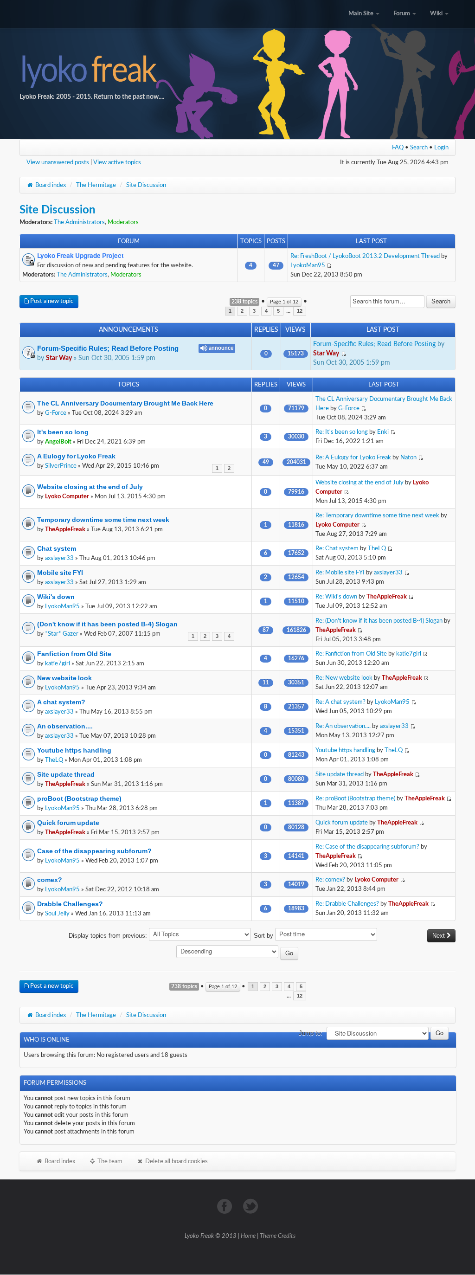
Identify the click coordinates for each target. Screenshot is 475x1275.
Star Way (59, 358)
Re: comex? (330, 879)
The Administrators (79, 222)
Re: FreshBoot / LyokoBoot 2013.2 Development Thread (365, 256)
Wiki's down (56, 596)
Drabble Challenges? (70, 904)
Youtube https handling (74, 750)
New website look (64, 678)
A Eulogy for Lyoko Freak (76, 456)
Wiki (437, 14)
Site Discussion (146, 185)
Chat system (56, 548)
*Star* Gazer (61, 634)
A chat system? (61, 702)
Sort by (264, 935)
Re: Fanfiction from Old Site (351, 654)
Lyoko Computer (67, 496)
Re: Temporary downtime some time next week (377, 515)
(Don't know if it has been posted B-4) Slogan (107, 624)
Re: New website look (343, 678)
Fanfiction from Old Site (74, 653)
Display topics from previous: (109, 935)
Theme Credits (277, 1236)
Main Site (361, 14)
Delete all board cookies (176, 1161)
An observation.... (65, 726)
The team (109, 1161)
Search (419, 147)
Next (439, 935)
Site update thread (66, 774)
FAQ (398, 147)
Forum (402, 14)
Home (248, 1236)
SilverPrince (61, 466)
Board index (50, 185)
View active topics (117, 162)
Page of (284, 301)
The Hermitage (96, 185)
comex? (49, 879)
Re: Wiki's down (336, 596)
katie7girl (57, 663)
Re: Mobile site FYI (340, 572)
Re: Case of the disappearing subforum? (367, 847)
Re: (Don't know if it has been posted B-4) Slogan (379, 621)
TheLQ (377, 548)
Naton (408, 457)
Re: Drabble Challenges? (347, 904)
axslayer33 (59, 558)
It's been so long (63, 432)
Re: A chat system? (340, 702)
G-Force (55, 413)
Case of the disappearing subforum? (94, 851)
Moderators (123, 222)
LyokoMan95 (307, 265)
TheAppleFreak (65, 529)
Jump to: (310, 1033)
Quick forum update (68, 822)
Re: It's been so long (341, 432)
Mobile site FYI (60, 572)
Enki (383, 432)
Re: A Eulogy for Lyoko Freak (353, 457)
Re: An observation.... (343, 726)
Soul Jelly (57, 913)
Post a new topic (51, 301)
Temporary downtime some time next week (103, 519)
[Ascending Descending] (237, 952)
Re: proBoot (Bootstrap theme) (355, 798)
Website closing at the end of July (90, 486)
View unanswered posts (57, 162)
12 (299, 311)
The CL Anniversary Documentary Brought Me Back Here (125, 403)
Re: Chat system (337, 548)
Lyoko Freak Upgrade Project (80, 255)
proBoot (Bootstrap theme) (79, 798)
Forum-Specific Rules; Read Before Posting (108, 348)
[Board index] (237, 69)
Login (441, 147)
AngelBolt (58, 441)
